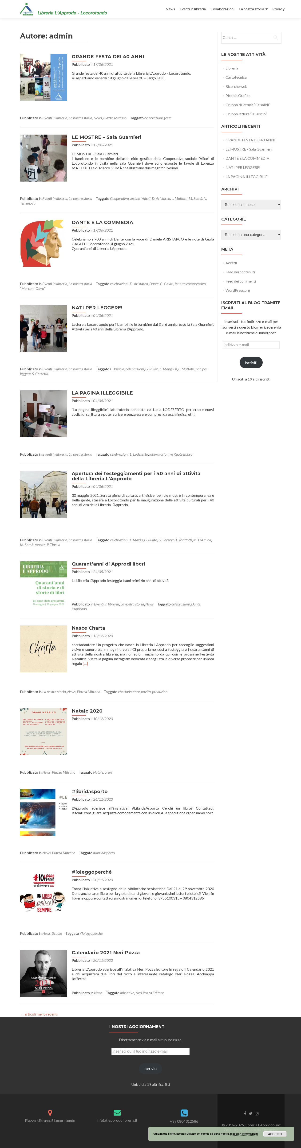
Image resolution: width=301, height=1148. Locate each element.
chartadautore (129, 691)
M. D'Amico (202, 540)
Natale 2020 (87, 711)
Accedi (231, 262)
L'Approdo (79, 608)
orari (108, 772)
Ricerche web (236, 86)
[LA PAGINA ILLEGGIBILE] (43, 413)
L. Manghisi (168, 369)
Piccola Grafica (238, 95)
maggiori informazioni (244, 1133)
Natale (98, 772)
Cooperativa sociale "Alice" (130, 198)
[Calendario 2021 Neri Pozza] (43, 973)
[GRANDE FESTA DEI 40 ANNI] (43, 77)
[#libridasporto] (43, 812)
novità (146, 691)
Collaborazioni (222, 9)
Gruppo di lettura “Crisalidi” (248, 104)
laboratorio (157, 454)
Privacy (278, 9)
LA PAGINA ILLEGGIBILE (102, 393)
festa (167, 118)
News (170, 9)
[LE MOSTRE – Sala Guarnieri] (43, 157)
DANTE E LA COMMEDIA (102, 222)
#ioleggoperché (92, 872)
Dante (153, 283)
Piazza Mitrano (115, 118)
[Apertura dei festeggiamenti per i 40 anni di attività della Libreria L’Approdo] (43, 494)
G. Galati (166, 283)
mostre (40, 544)
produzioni (160, 691)
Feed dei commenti (241, 281)
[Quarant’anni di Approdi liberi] (43, 584)
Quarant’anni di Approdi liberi (108, 564)
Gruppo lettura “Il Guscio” (246, 114)
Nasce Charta (88, 628)
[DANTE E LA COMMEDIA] (43, 242)
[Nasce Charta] (43, 648)
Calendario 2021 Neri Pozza (106, 952)
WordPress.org (238, 290)
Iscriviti (251, 362)
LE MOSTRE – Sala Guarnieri (106, 137)
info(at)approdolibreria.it (117, 1120)
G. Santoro (166, 540)
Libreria (232, 68)
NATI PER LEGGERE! (97, 307)
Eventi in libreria (193, 9)
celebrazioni (153, 118)
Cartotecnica (236, 77)
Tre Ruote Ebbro (180, 454)
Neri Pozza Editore (149, 992)
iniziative (127, 992)
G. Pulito (151, 369)
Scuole (57, 933)
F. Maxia (136, 540)
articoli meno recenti (39, 1014)
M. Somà (195, 198)
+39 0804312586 (184, 1121)
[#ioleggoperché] (43, 892)
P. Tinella (53, 544)
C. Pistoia (117, 369)
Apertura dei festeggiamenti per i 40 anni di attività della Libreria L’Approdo (136, 476)
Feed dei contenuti (240, 272)
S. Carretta (40, 373)
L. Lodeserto (139, 454)
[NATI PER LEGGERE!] (43, 328)
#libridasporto (90, 791)
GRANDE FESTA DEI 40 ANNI (108, 56)
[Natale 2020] (43, 731)
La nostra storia (251, 9)
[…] (85, 663)
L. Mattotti (179, 198)
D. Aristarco (161, 198)
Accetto (275, 1134)
